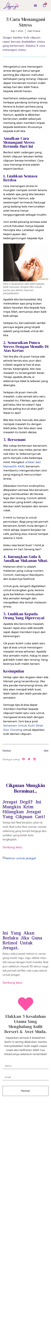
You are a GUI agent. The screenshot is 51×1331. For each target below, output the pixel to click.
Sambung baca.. (13, 847)
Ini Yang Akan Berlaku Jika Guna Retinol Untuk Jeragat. (22, 940)
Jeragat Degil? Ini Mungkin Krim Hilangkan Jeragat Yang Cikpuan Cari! (24, 809)
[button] (35, 5)
